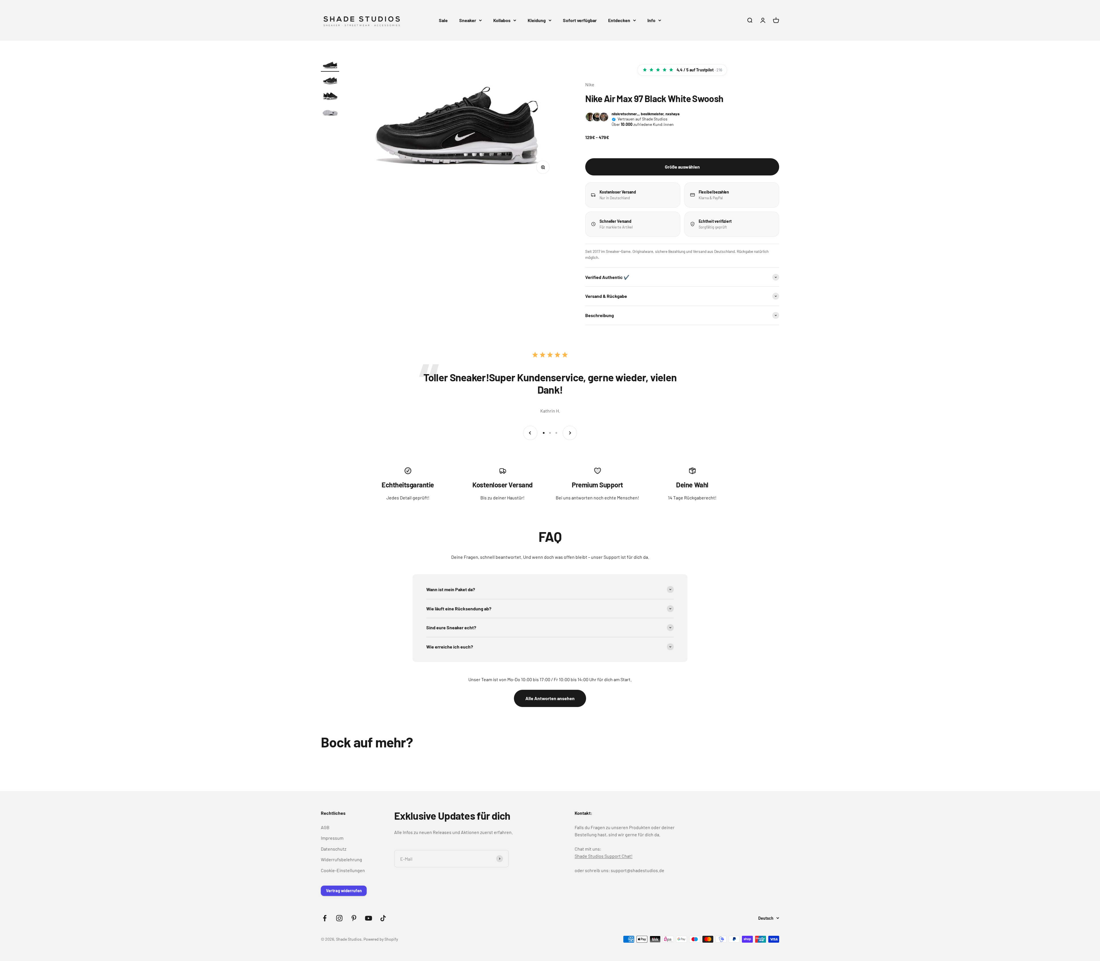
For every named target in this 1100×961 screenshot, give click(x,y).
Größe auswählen (682, 166)
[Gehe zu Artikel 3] (330, 96)
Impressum (332, 838)
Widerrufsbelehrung (341, 859)
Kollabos (501, 20)
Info (651, 20)
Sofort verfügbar (580, 20)
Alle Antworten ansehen (550, 698)
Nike (589, 84)
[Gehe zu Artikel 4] (330, 112)
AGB (325, 827)
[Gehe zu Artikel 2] (330, 81)
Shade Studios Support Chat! (603, 856)
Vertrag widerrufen (344, 890)
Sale (443, 20)
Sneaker (467, 20)
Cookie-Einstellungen (343, 870)
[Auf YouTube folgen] (368, 918)
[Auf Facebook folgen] (325, 918)
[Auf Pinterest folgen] (354, 918)
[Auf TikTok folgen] (383, 918)
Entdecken (619, 20)
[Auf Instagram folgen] (339, 918)
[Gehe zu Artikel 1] (330, 65)
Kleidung (537, 20)
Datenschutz (333, 848)
